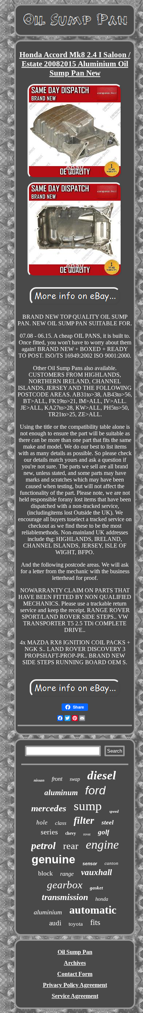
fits (95, 922)
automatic (92, 910)
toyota (76, 924)
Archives (75, 963)
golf (103, 832)
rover (87, 834)
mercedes (48, 808)
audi (55, 923)
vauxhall (96, 872)
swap (75, 779)
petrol (43, 845)
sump (88, 806)
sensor (89, 863)
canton (111, 863)
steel (108, 822)
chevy (70, 833)
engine (102, 844)
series (49, 832)
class (60, 823)
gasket (96, 888)
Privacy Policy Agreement (75, 985)
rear (70, 846)
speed (114, 811)
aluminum (61, 792)
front (57, 779)
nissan (39, 780)
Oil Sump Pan (75, 952)
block (45, 873)
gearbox (64, 885)
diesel (101, 775)
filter (84, 820)
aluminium (48, 912)
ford (95, 790)
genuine (53, 859)
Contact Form (74, 974)
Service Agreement (75, 996)
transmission (65, 897)
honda (101, 899)
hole (42, 822)
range (67, 874)
